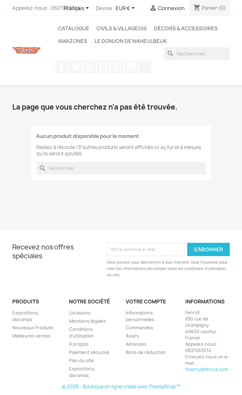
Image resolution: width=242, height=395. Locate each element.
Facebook (61, 67)
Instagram (131, 67)
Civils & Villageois (121, 28)
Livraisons (79, 313)
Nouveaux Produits (33, 328)
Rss (89, 67)
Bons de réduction (146, 352)
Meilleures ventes (31, 336)
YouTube (103, 67)
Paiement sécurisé (89, 352)
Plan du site (81, 360)
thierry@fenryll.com (206, 369)
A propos (79, 344)
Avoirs (132, 336)
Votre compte (146, 301)
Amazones (72, 41)
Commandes (139, 328)
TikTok (145, 67)
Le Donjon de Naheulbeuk (131, 41)
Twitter (75, 67)
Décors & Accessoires (186, 28)
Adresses (136, 344)
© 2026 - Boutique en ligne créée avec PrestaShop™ (121, 386)
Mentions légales (87, 321)
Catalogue (73, 28)
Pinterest (117, 67)
